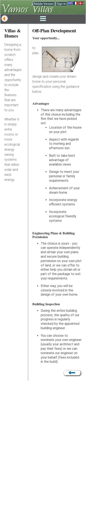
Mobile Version (44, 3)
